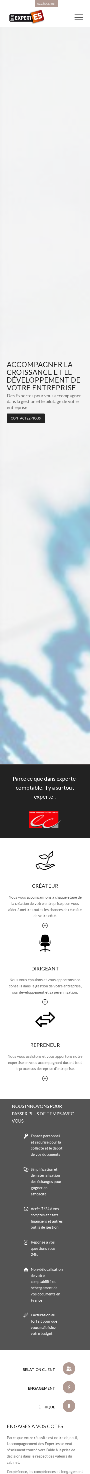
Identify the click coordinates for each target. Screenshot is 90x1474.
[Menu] (76, 17)
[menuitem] (46, 3)
